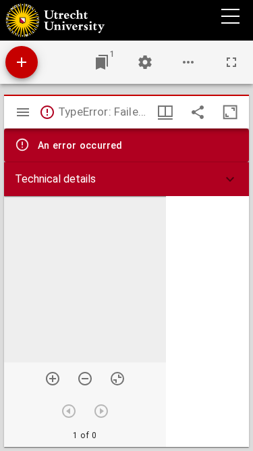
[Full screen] (231, 62)
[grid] (207, 321)
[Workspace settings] (145, 62)
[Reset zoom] (117, 378)
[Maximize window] (230, 112)
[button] (126, 179)
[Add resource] (21, 62)
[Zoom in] (52, 378)
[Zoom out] (85, 378)
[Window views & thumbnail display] (165, 112)
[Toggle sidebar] (23, 112)
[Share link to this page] (197, 112)
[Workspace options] (188, 62)
